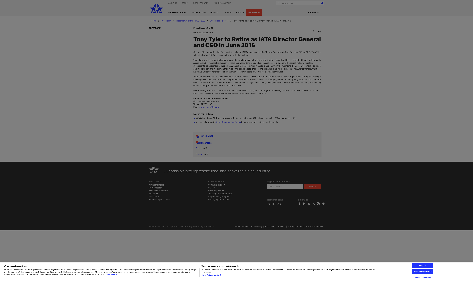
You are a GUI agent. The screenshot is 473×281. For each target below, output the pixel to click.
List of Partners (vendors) (211, 275)
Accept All (422, 266)
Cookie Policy (111, 274)
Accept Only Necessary (423, 272)
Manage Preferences (422, 277)
